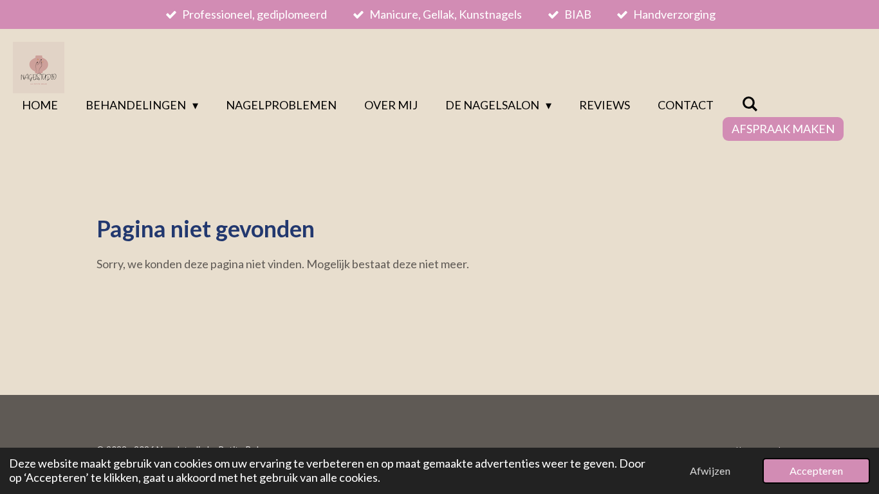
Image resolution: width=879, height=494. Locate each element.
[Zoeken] (749, 103)
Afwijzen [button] (710, 470)
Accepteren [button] (816, 470)
